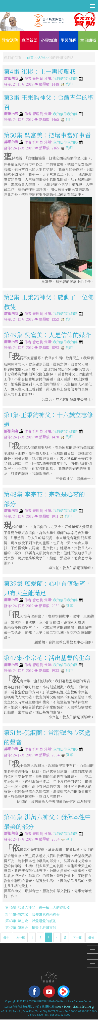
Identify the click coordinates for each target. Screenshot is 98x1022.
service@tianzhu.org (75, 1006)
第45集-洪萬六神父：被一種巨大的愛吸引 (37, 907)
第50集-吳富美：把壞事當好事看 (47, 135)
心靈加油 (49, 40)
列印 (69, 83)
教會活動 (10, 40)
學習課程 (69, 40)
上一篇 (20, 937)
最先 (6, 937)
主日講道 (88, 40)
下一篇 (77, 937)
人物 (41, 57)
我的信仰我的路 (65, 78)
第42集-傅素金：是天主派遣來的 (30, 927)
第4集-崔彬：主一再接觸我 (40, 71)
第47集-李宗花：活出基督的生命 (47, 657)
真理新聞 (29, 40)
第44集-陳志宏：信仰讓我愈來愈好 (32, 914)
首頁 (30, 57)
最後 (91, 937)
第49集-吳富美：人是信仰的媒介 (47, 334)
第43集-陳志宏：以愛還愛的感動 (30, 920)
